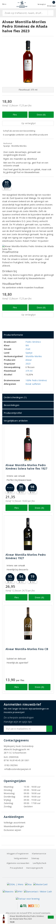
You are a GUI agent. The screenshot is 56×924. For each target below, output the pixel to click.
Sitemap (35, 858)
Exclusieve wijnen (12, 830)
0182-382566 (11, 765)
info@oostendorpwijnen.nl (17, 769)
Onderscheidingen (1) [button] (15, 397)
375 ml (29, 370)
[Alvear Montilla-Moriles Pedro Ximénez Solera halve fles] (28, 444)
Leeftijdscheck (39, 863)
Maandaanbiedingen (14, 826)
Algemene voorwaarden (18, 863)
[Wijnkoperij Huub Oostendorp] (22, 4)
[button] (6, 184)
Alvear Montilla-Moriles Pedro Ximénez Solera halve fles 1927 (26, 466)
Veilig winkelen (21, 858)
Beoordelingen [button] (11, 405)
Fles (15, 114)
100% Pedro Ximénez (36, 380)
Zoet (28, 349)
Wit (27, 345)
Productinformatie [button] (13, 334)
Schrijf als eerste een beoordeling (19, 130)
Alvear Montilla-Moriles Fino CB (27, 649)
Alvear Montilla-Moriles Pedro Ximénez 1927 (26, 556)
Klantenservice (39, 853)
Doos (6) (41, 114)
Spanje (29, 352)
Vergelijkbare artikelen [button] (16, 420)
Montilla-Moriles (34, 356)
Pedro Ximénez (33, 341)
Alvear (29, 359)
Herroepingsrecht (34, 868)
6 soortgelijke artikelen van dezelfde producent (25, 134)
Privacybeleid (16, 868)
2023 (28, 363)
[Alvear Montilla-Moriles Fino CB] (28, 623)
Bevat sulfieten (33, 383)
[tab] (28, 334)
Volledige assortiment (15, 822)
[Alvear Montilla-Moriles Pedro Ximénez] (28, 534)
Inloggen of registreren (18, 853)
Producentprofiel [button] (13, 412)
